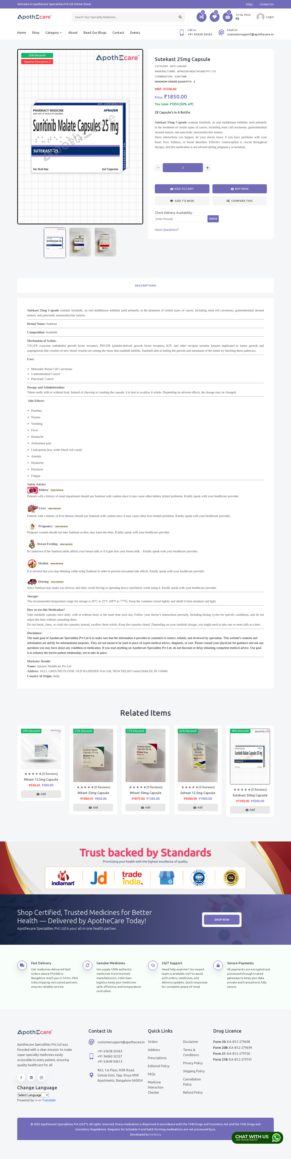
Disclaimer (190, 1041)
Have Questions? (167, 229)
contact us (267, 4)
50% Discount (37, 55)
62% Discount (188, 730)
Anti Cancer (178, 66)
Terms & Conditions (191, 1052)
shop (35, 32)
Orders (153, 1041)
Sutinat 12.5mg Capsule (197, 793)
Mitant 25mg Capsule (93, 793)
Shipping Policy (194, 1071)
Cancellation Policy (192, 1081)
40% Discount (240, 730)
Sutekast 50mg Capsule (250, 795)
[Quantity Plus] (207, 167)
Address (154, 1050)
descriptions (145, 285)
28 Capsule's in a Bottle (172, 112)
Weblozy (155, 1134)
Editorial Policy (158, 1066)
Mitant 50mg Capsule (145, 793)
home (21, 32)
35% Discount (83, 730)
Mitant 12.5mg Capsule (41, 779)
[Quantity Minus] (158, 167)
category (52, 32)
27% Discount (135, 730)
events (135, 32)
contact (118, 32)
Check (213, 218)
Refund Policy (193, 1092)
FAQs (249, 4)
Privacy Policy (193, 1063)
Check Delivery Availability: (174, 212)
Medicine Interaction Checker (156, 1087)
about (73, 32)
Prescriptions (157, 1058)
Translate (49, 1100)
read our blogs (95, 32)
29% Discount (31, 730)
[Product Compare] (41, 765)
